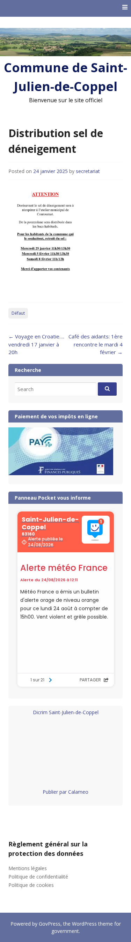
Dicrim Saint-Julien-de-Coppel (66, 712)
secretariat (88, 171)
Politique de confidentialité (38, 876)
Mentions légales (27, 868)
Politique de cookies (31, 885)
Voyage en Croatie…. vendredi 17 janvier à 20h (36, 344)
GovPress (49, 923)
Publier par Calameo (65, 791)
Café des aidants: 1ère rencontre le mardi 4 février (95, 344)
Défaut (18, 313)
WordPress (84, 923)
